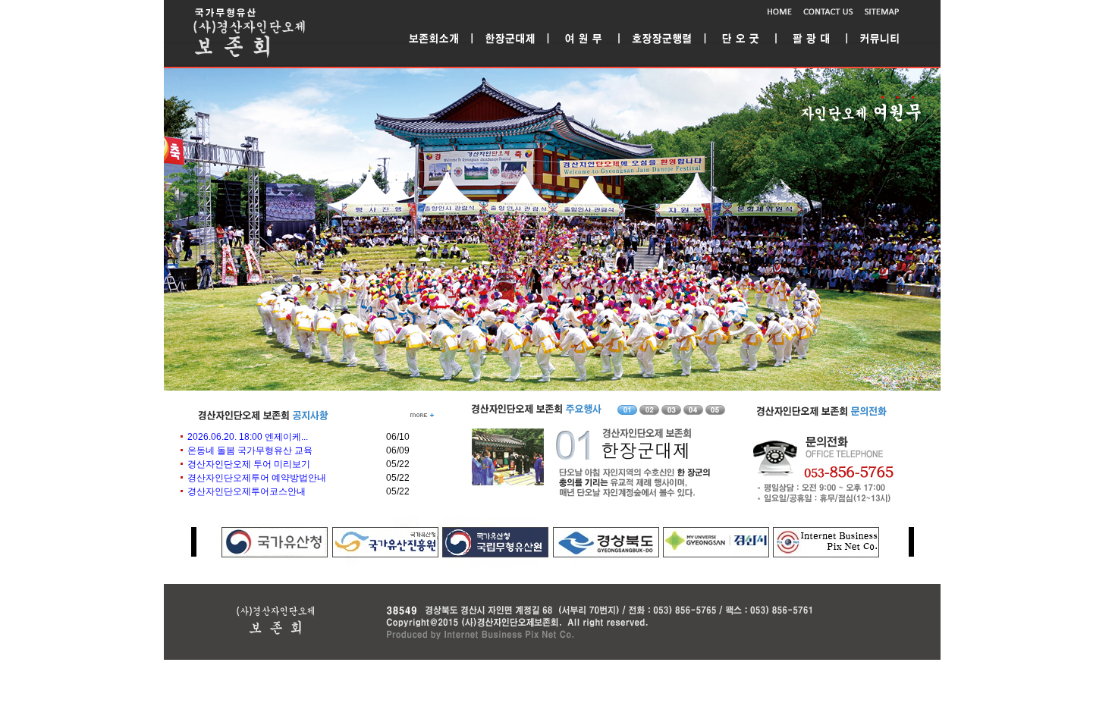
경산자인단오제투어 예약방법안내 (256, 477)
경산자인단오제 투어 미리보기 (248, 464)
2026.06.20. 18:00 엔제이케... (247, 437)
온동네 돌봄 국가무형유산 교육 (250, 450)
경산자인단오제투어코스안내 (246, 491)
